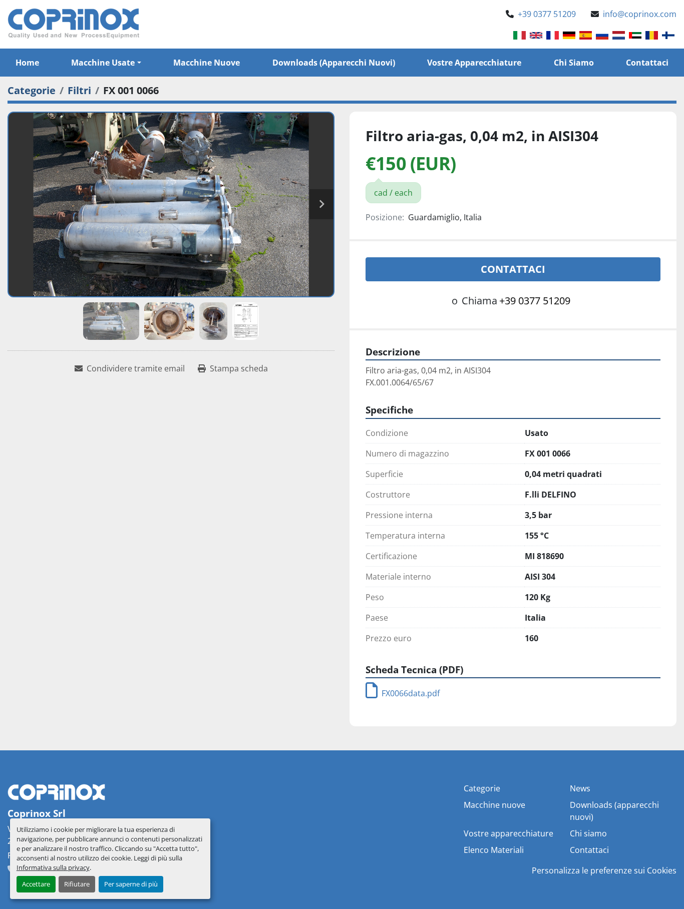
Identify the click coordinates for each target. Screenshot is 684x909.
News (580, 788)
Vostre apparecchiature (474, 62)
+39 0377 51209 (547, 14)
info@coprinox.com (639, 14)
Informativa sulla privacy (53, 867)
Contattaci (647, 62)
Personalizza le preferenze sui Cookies (604, 870)
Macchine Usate (103, 62)
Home (27, 62)
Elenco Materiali (494, 849)
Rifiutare (77, 883)
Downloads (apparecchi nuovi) (333, 62)
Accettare (36, 883)
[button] (106, 63)
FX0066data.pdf (411, 693)
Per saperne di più (131, 883)
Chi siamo (574, 62)
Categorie (482, 788)
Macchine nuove (206, 62)
